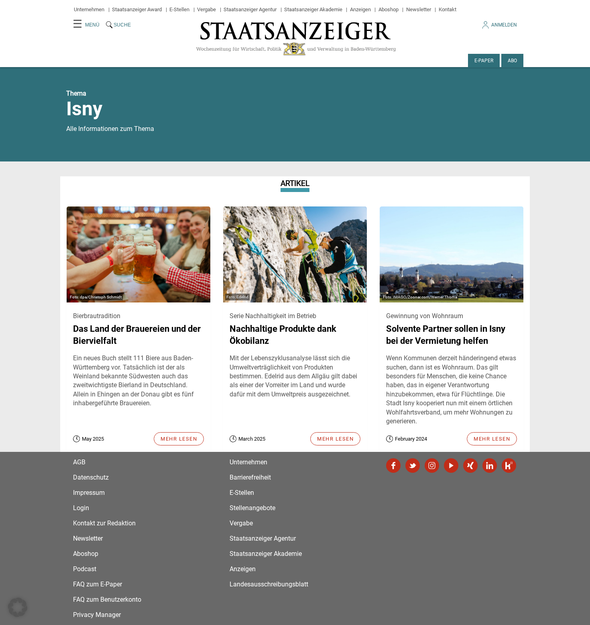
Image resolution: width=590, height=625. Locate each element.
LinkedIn (489, 465)
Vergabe (206, 9)
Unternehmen (89, 9)
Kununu (509, 465)
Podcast (84, 569)
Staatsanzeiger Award (137, 9)
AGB (79, 462)
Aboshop (388, 9)
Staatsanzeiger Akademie (313, 9)
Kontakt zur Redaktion (104, 523)
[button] (17, 607)
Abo (512, 60)
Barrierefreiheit (250, 477)
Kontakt (447, 9)
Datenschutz (91, 477)
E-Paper (483, 60)
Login (81, 508)
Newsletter (418, 9)
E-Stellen (179, 9)
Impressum (89, 492)
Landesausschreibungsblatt (269, 584)
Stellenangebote (252, 508)
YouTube (451, 465)
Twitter (412, 465)
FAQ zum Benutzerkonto (107, 599)
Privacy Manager (97, 615)
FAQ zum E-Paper (97, 584)
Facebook (393, 465)
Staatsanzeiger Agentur (250, 9)
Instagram (432, 465)
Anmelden (504, 25)
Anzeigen (360, 9)
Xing (470, 465)
